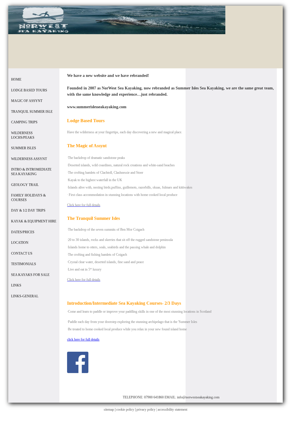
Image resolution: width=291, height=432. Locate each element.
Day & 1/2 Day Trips (28, 210)
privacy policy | (147, 409)
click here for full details (83, 339)
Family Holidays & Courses (28, 197)
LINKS (16, 285)
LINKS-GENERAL (24, 296)
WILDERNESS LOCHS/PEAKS (22, 135)
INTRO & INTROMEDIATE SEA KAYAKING (31, 171)
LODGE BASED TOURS (29, 90)
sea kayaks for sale (30, 275)
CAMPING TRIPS (24, 122)
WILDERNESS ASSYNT (29, 159)
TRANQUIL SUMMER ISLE (32, 112)
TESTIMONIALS (23, 264)
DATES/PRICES (22, 232)
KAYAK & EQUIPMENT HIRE (33, 221)
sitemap (109, 409)
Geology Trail (25, 185)
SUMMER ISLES (23, 148)
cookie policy (125, 409)
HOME (16, 79)
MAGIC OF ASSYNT (26, 101)
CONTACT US (21, 253)
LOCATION (19, 243)
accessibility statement (172, 409)
